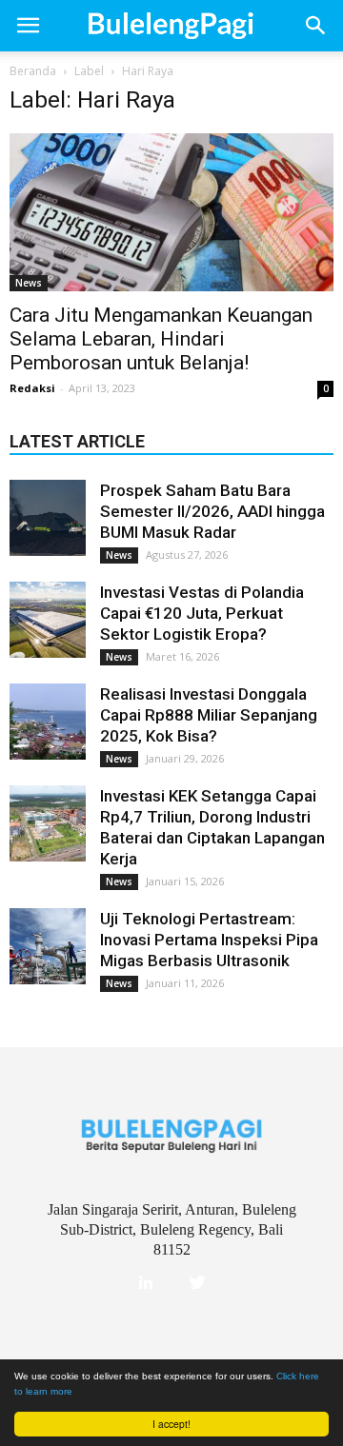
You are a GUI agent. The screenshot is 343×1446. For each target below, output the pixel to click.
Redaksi (32, 388)
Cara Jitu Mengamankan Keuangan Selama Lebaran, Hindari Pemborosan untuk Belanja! (161, 339)
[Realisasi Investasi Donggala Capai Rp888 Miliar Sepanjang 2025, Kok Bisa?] (48, 721)
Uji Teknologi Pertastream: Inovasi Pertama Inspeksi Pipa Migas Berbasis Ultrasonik (209, 939)
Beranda (33, 71)
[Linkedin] (146, 1283)
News (28, 282)
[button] (316, 25)
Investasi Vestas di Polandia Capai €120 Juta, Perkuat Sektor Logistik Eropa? (202, 613)
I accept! (171, 1423)
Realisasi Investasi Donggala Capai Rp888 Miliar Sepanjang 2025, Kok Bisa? (208, 714)
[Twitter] (197, 1283)
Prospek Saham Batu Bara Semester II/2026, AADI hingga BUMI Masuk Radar (212, 511)
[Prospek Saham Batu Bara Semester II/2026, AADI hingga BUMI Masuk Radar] (48, 518)
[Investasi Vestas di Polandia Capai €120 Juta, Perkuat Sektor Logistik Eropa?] (48, 620)
